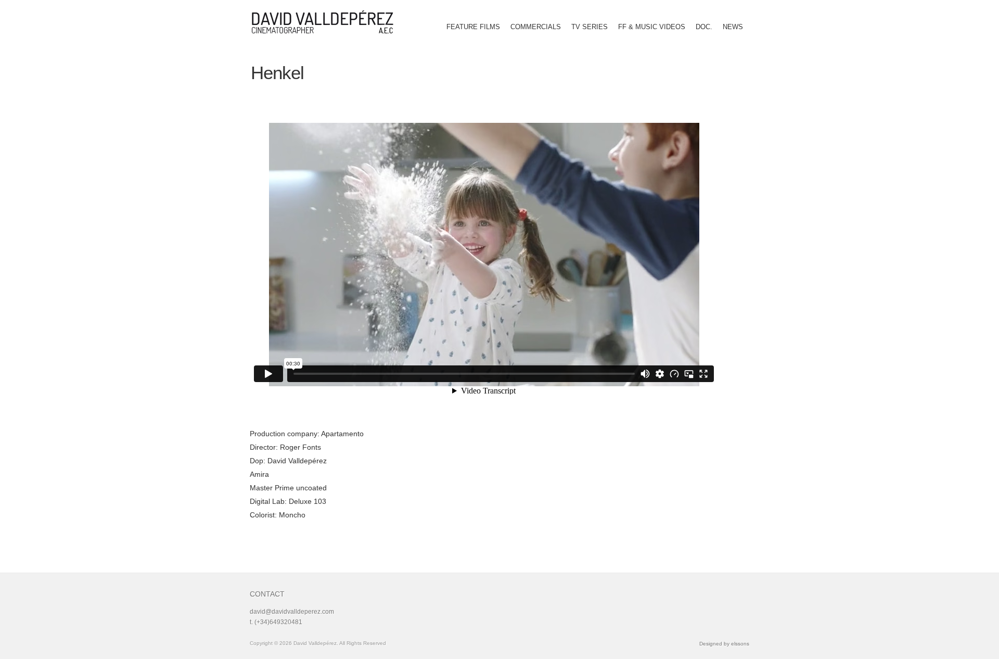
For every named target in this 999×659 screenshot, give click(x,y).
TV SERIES (589, 27)
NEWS (733, 27)
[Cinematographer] (326, 22)
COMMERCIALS (535, 27)
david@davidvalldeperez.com (292, 611)
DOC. (704, 27)
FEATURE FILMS (473, 27)
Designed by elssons (724, 644)
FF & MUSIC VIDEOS (651, 27)
